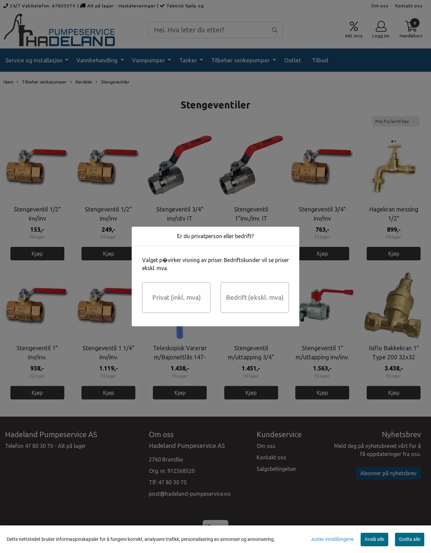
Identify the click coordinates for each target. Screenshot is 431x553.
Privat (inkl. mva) (176, 297)
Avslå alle (374, 539)
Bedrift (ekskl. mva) (255, 297)
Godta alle (409, 539)
